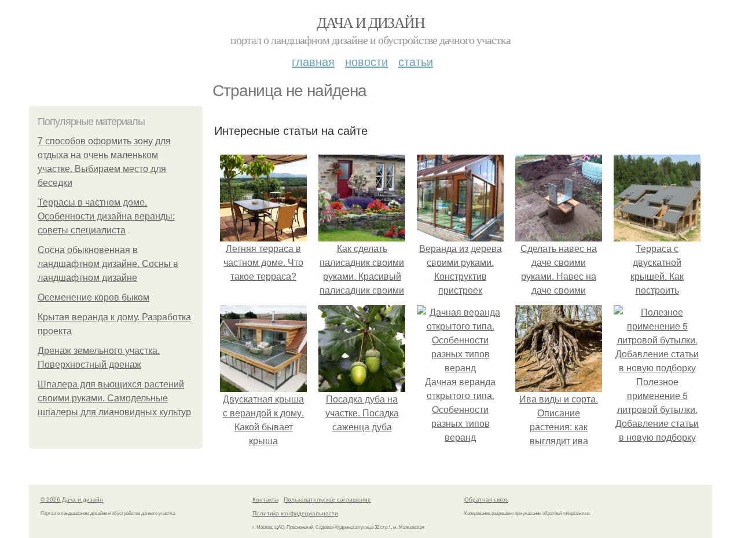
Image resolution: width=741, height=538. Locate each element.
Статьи (415, 61)
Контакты (265, 499)
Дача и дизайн (370, 22)
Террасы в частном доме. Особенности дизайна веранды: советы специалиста (106, 216)
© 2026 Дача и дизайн (72, 499)
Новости (366, 61)
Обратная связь (486, 499)
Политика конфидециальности (295, 513)
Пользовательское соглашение (327, 499)
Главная (313, 61)
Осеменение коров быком (93, 297)
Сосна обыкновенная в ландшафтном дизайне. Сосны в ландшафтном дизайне (108, 264)
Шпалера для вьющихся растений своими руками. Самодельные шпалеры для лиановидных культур (114, 398)
